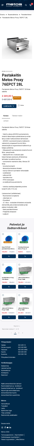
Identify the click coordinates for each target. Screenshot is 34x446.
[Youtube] (7, 427)
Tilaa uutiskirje (6, 413)
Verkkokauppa (6, 363)
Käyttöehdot (19, 435)
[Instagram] (2, 427)
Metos (3, 401)
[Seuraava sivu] (22, 332)
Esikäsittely (5, 366)
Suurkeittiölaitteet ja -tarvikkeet (12, 388)
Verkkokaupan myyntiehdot (10, 437)
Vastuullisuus (5, 404)
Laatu (3, 408)
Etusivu (2, 14)
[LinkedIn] (10, 427)
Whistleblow (20, 439)
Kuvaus (5, 116)
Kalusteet (4, 375)
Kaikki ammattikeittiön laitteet (11, 384)
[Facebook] (5, 427)
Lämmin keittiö (6, 368)
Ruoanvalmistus (13, 14)
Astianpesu (4, 373)
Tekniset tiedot (17, 116)
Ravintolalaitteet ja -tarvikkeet (11, 386)
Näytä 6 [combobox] (16, 326)
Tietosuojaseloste (7, 435)
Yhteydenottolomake (8, 357)
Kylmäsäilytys (5, 370)
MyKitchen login (6, 410)
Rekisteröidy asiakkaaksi (9, 415)
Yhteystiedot (6, 342)
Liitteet (5, 121)
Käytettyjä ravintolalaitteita (10, 390)
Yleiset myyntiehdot (8, 439)
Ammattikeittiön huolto (9, 393)
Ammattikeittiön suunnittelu (10, 395)
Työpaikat (4, 406)
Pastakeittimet (26, 14)
